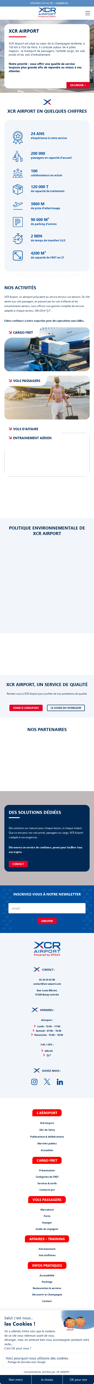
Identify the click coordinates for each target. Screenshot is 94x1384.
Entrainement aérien (32, 438)
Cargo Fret (23, 332)
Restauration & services (47, 1288)
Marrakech (47, 1209)
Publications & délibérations (47, 1136)
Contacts (44, 1189)
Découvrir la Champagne (47, 1294)
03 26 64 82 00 (47, 979)
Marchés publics (47, 1143)
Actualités (47, 1150)
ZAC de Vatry (47, 1129)
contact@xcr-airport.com (47, 984)
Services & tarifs (47, 1183)
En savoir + (78, 85)
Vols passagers (26, 380)
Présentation (47, 1170)
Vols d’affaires (47, 1255)
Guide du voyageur (47, 1228)
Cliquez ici (62, 3)
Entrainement (47, 1248)
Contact (18, 864)
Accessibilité (47, 1275)
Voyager (47, 1222)
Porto (47, 1216)
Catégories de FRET (47, 1176)
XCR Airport (47, 1123)
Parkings (47, 1281)
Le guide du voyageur (66, 708)
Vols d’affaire (25, 429)
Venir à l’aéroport (26, 708)
